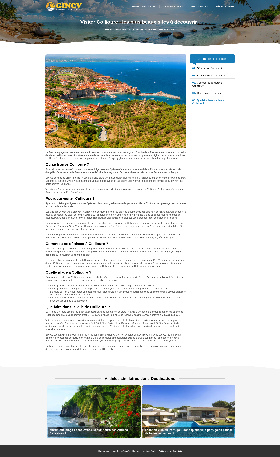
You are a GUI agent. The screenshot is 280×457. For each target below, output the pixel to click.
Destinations (199, 6)
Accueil (108, 29)
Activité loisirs (173, 6)
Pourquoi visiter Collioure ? (208, 75)
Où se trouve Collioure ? (207, 68)
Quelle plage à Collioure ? (208, 93)
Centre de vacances (142, 6)
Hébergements (225, 6)
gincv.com (105, 451)
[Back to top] (272, 449)
